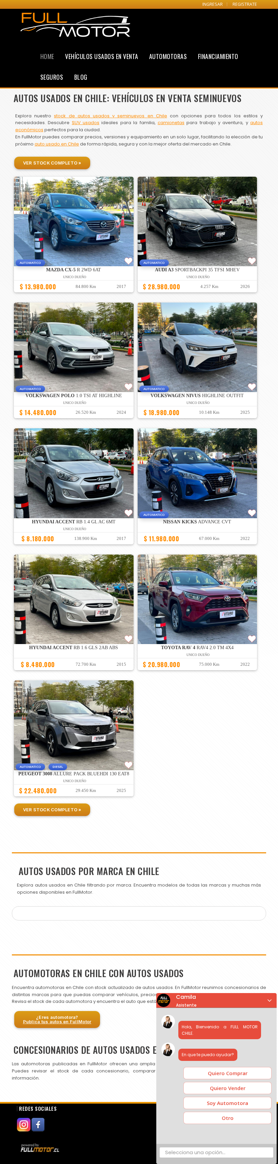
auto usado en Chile (57, 144)
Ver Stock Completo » (52, 163)
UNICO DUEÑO (74, 277)
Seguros (51, 77)
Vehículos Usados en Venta (101, 56)
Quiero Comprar (227, 1073)
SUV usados (85, 122)
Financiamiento (218, 56)
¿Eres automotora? (57, 1019)
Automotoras (168, 56)
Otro (228, 1117)
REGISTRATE (245, 4)
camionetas (171, 122)
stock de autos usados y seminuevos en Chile (110, 116)
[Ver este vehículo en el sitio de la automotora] (40, 1148)
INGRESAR (212, 4)
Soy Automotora (227, 1103)
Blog (80, 77)
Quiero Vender (227, 1088)
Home (47, 56)
